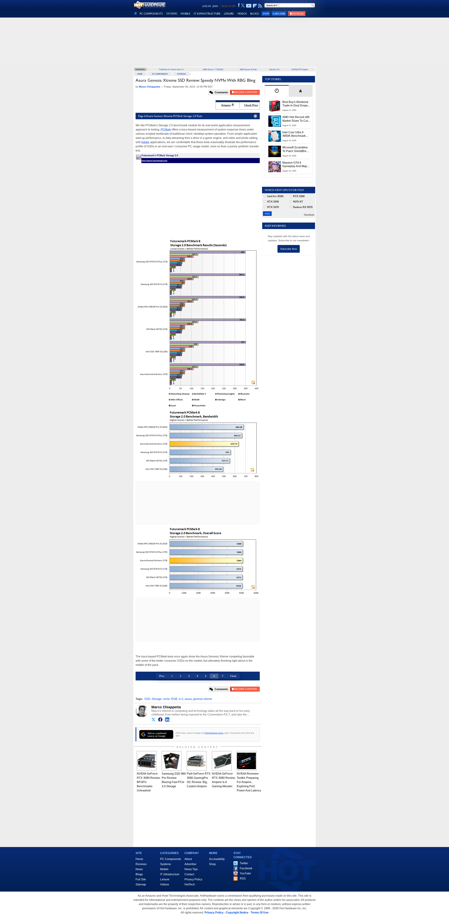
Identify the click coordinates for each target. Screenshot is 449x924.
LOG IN (206, 6)
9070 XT (297, 201)
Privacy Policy (193, 879)
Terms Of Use (260, 912)
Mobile (164, 869)
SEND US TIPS (228, 6)
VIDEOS (242, 13)
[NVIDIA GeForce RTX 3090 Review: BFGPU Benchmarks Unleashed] (146, 761)
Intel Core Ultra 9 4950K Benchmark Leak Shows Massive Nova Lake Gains (295, 134)
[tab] (277, 91)
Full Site (141, 879)
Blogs (139, 874)
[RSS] (260, 5)
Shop (265, 13)
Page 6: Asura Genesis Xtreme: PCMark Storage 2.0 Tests (170, 116)
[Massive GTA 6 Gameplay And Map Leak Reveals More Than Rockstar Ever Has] (274, 166)
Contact (189, 874)
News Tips (191, 869)
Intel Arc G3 (274, 69)
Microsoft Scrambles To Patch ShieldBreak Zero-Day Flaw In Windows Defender (295, 149)
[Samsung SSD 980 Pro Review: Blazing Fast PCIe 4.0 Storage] (171, 761)
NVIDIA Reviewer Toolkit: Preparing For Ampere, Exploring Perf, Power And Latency (249, 782)
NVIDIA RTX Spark (300, 69)
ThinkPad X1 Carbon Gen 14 (171, 69)
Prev (161, 676)
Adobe (145, 142)
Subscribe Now (288, 248)
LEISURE (229, 13)
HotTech (190, 884)
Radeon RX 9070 (302, 207)
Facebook (246, 868)
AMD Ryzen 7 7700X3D (213, 69)
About (188, 859)
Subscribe (279, 13)
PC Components (160, 74)
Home (139, 859)
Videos (164, 884)
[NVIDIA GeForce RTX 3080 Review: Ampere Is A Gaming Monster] (221, 761)
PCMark (166, 129)
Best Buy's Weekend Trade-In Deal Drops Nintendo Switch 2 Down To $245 (295, 103)
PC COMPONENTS (151, 13)
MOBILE (185, 13)
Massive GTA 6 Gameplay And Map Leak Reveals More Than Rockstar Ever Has (294, 164)
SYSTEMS (171, 13)
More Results (309, 214)
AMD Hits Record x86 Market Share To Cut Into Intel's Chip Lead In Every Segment (295, 119)
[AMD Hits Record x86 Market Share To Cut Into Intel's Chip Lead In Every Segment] (274, 121)
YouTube (245, 873)
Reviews (141, 864)
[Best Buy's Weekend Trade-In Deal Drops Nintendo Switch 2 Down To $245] (274, 106)
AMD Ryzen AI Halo (248, 69)
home (140, 74)
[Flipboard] (255, 5)
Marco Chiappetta (166, 707)
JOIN (215, 6)
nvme (166, 698)
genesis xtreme (202, 698)
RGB (174, 698)
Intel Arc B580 (275, 196)
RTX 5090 (273, 201)
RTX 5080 (298, 196)
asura (188, 698)
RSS (243, 878)
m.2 (181, 698)
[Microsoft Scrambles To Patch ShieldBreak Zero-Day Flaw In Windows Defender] (274, 151)
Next (233, 676)
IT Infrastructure (169, 874)
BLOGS (254, 13)
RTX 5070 (273, 207)
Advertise (190, 864)
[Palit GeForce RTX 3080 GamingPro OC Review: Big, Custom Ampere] (196, 761)
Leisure (164, 879)
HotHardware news (213, 733)
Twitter (244, 863)
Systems (165, 864)
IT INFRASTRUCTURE (207, 13)
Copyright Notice (237, 912)
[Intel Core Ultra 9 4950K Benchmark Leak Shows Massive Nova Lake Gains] (274, 136)
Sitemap (141, 884)
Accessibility (217, 859)
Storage (181, 74)
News (139, 869)
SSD (147, 698)
